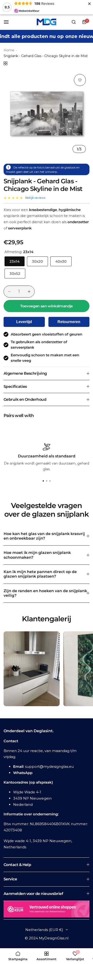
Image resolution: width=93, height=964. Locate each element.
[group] (46, 113)
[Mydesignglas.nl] (46, 22)
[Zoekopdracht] (73, 22)
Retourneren (68, 322)
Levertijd (24, 322)
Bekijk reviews (35, 198)
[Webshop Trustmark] (46, 910)
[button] (50, 481)
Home (9, 50)
